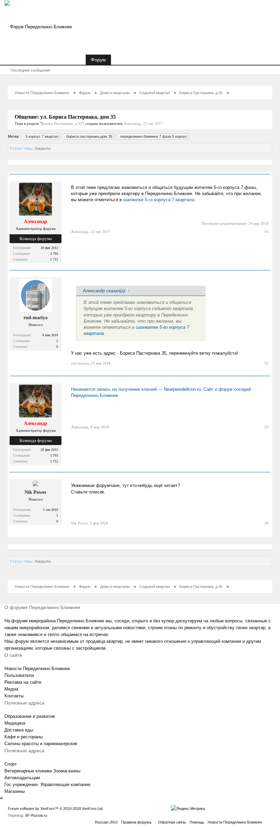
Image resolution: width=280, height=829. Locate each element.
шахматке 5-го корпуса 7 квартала (158, 199)
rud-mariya (35, 317)
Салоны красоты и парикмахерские (40, 743)
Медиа (11, 689)
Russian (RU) (106, 822)
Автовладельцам (22, 777)
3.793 (54, 253)
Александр (132, 123)
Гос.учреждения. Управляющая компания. (48, 784)
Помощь (197, 822)
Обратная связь (172, 822)
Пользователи (19, 675)
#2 (267, 363)
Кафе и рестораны (23, 736)
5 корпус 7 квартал (42, 136)
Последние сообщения (30, 70)
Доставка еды (18, 729)
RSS (268, 821)
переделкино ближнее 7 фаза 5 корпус (153, 136)
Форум (98, 59)
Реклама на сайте (22, 682)
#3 (267, 427)
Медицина (14, 723)
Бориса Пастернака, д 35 (61, 123)
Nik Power (35, 492)
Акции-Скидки (131, 59)
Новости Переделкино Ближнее (45, 59)
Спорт (10, 764)
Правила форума (136, 822)
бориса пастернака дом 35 (89, 136)
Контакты (14, 695)
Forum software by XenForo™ (55, 808)
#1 (267, 232)
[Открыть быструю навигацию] (263, 93)
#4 (267, 523)
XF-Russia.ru (36, 815)
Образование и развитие (29, 716)
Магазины (14, 791)
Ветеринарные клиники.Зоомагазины (42, 770)
